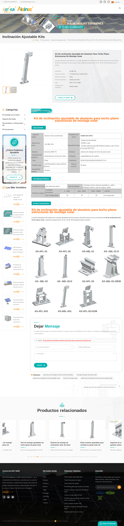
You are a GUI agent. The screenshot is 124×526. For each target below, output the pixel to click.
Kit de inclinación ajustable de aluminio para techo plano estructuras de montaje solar (67, 340)
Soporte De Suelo (9, 119)
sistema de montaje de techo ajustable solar (46, 378)
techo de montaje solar (70, 378)
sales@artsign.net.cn (28, 2)
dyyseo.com (50, 521)
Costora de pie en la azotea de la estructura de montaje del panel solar (18, 320)
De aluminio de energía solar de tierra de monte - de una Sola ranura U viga (18, 267)
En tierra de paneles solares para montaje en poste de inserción (18, 302)
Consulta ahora (64, 97)
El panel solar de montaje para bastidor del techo (76, 491)
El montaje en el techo (11, 115)
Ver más (16, 204)
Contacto (45, 503)
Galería (45, 499)
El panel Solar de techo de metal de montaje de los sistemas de (76, 499)
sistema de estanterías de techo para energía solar (96, 378)
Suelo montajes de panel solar (72, 503)
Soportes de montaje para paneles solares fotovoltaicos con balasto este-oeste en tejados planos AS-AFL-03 (106, 444)
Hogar (36, 16)
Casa (44, 477)
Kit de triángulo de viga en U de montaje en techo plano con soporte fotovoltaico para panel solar (18, 197)
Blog (91, 521)
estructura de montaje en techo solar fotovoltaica (58, 375)
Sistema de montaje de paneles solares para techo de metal (18, 232)
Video (73, 16)
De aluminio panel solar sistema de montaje (76, 486)
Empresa (45, 16)
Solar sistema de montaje (71, 483)
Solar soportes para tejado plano (73, 477)
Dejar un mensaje (109, 523)
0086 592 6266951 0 (10, 2)
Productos (55, 16)
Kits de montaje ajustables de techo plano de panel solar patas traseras (17, 444)
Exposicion (93, 16)
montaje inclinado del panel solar (87, 375)
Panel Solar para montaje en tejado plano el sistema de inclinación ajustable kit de (18, 250)
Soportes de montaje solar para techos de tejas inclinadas (18, 215)
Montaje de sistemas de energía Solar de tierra (75, 507)
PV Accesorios (8, 129)
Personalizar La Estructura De (12, 124)
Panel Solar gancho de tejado (72, 480)
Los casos (104, 16)
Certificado (46, 496)
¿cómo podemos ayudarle (14, 151)
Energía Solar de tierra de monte (73, 512)
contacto (115, 16)
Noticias (65, 16)
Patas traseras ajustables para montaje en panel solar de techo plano (76, 444)
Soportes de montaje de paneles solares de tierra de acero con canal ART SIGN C (18, 285)
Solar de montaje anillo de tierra (73, 495)
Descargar (82, 16)
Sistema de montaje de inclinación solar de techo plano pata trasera (45, 444)
